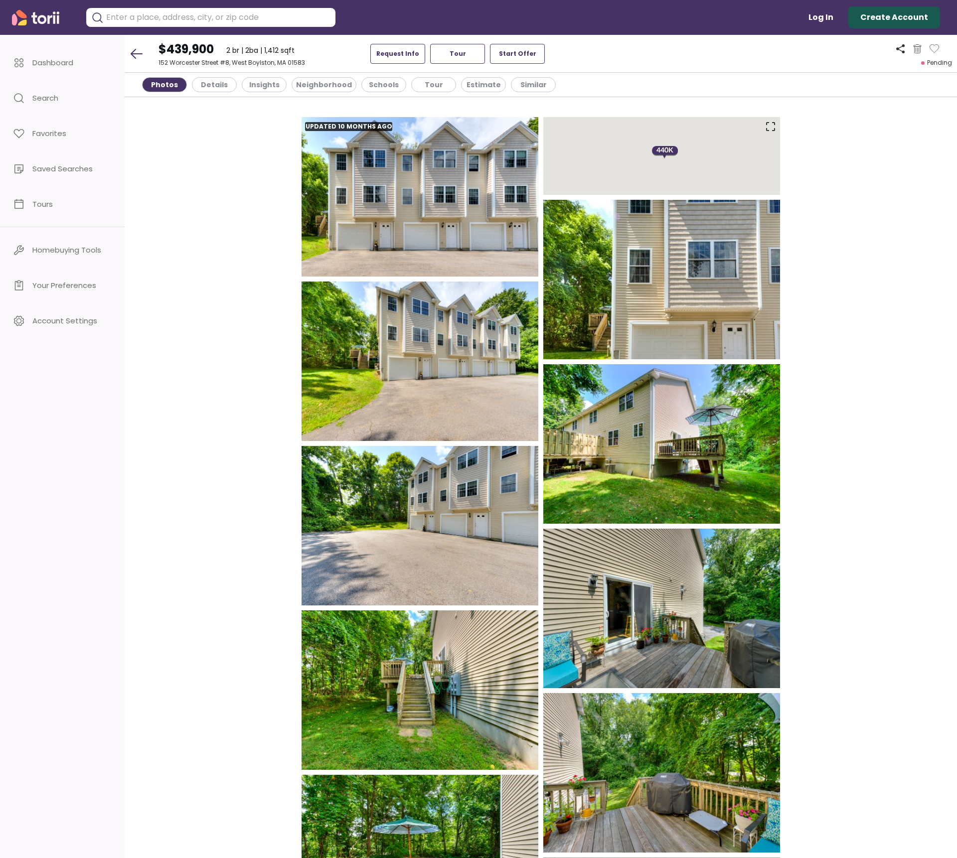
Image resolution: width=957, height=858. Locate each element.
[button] (62, 62)
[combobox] (218, 17)
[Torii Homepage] (42, 17)
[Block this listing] (917, 48)
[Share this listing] (900, 48)
